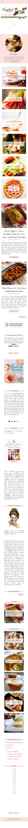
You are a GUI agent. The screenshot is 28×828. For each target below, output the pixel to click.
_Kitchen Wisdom (13, 751)
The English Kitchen (15, 818)
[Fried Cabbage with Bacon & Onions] (14, 650)
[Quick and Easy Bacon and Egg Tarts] (14, 711)
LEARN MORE (14, 62)
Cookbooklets (10, 745)
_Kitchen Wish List (13, 759)
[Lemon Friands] (14, 691)
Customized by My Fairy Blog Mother (14, 819)
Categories (9, 747)
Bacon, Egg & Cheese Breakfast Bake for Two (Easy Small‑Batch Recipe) (14, 234)
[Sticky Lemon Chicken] (14, 670)
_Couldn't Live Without (14, 756)
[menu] (2, 2)
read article (14, 257)
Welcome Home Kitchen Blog (14, 742)
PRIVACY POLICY (14, 353)
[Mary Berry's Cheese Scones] (14, 732)
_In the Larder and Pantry (15, 754)
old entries (22, 316)
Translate (11, 433)
